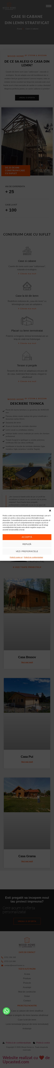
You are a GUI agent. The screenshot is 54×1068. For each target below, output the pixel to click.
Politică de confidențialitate (33, 557)
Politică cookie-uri (16, 557)
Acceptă (27, 537)
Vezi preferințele (27, 551)
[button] (50, 510)
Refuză (27, 544)
